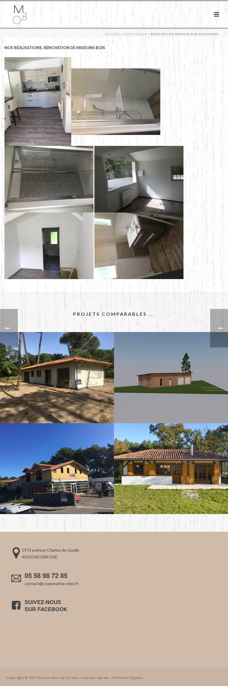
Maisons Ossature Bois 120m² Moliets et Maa (57, 407)
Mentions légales (127, 677)
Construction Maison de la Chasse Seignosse (171, 407)
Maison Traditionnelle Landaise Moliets (171, 498)
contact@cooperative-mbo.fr (51, 583)
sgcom (102, 677)
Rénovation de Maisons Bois (74, 47)
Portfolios (135, 34)
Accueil (112, 34)
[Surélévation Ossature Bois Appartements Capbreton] (57, 447)
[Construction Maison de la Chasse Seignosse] (171, 356)
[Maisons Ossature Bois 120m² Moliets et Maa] (57, 356)
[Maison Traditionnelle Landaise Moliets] (171, 447)
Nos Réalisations (23, 47)
